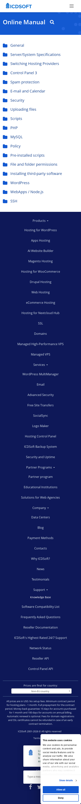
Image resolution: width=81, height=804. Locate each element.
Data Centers (40, 517)
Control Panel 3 (23, 72)
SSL (40, 323)
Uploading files (23, 109)
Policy (15, 146)
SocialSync (40, 415)
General (17, 45)
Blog (40, 528)
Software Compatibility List (41, 607)
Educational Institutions (40, 487)
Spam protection (24, 82)
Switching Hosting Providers (34, 63)
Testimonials (40, 579)
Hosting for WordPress (40, 230)
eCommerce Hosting (40, 303)
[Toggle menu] (71, 6)
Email (40, 384)
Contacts (40, 548)
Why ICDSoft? (40, 559)
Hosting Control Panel (40, 436)
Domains (40, 334)
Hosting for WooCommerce (40, 271)
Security (17, 100)
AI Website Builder (40, 251)
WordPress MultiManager (40, 374)
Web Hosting (40, 292)
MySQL (16, 136)
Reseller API (40, 658)
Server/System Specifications (35, 54)
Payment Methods (40, 538)
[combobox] (41, 691)
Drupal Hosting (40, 282)
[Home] (19, 6)
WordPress (20, 182)
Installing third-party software (36, 173)
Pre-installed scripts (27, 155)
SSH (13, 201)
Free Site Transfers (40, 405)
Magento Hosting (40, 261)
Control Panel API (40, 669)
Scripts (16, 118)
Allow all (60, 789)
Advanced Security (41, 395)
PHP (14, 127)
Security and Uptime (40, 457)
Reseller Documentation (40, 627)
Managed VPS (40, 354)
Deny (61, 798)
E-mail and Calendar (27, 91)
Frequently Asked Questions (40, 617)
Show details (66, 780)
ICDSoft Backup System (40, 447)
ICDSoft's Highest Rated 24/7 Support (40, 638)
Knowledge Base (40, 597)
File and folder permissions (33, 164)
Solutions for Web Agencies (40, 497)
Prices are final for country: (41, 685)
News (40, 569)
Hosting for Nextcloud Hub (40, 313)
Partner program (40, 477)
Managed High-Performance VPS (40, 344)
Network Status (40, 648)
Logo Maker (40, 426)
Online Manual (25, 22)
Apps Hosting (40, 240)
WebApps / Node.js (27, 191)
